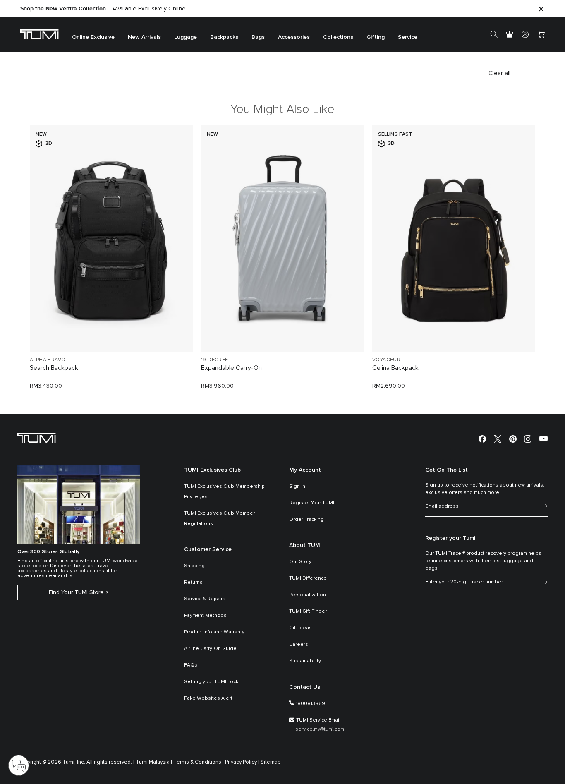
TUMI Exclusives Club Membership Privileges (224, 491)
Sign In (297, 486)
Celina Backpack (395, 367)
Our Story (300, 561)
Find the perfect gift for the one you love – (100, 8)
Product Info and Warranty (214, 632)
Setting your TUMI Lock (211, 681)
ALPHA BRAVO (47, 359)
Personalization (307, 594)
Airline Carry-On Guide (210, 648)
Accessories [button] (294, 37)
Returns (193, 582)
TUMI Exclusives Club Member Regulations (219, 518)
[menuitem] (93, 34)
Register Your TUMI (311, 503)
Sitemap (271, 762)
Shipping (194, 565)
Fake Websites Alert (208, 698)
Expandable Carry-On (231, 367)
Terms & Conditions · (198, 762)
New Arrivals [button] (144, 37)
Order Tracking (306, 519)
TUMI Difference (308, 578)
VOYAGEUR (386, 359)
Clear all (499, 73)
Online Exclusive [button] (93, 37)
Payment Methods (205, 615)
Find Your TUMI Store (76, 592)
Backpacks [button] (224, 37)
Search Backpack (54, 367)
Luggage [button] (185, 37)
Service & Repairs (204, 599)
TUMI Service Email (318, 720)
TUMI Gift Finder (308, 611)
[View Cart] (541, 34)
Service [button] (407, 37)
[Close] (541, 8)
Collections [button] (338, 37)
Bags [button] (258, 37)
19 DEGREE (214, 359)
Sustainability (305, 661)
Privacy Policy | (242, 762)
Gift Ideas (300, 628)
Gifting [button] (375, 37)
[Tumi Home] (39, 34)
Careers (298, 644)
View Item (111, 331)
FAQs (190, 665)
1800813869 (310, 703)
